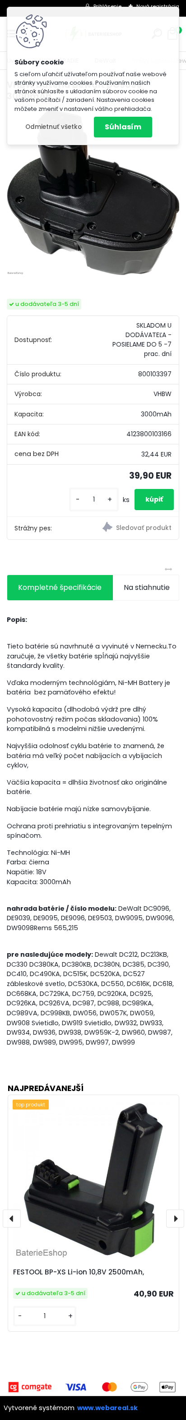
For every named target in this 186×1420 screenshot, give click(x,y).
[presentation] (12, 1219)
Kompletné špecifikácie (60, 587)
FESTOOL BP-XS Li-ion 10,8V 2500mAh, (78, 1272)
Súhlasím (123, 127)
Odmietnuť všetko (53, 127)
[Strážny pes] (136, 528)
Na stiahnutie (147, 587)
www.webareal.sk (107, 1407)
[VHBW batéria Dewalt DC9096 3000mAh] (93, 192)
